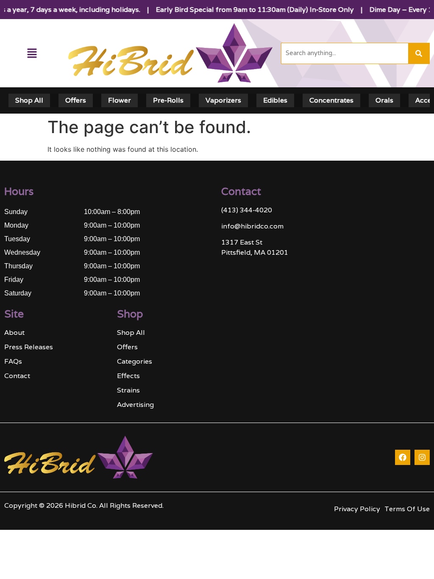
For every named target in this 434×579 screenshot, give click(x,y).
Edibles (275, 100)
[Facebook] (402, 457)
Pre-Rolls (168, 100)
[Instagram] (422, 457)
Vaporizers (223, 100)
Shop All (29, 100)
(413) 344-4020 (246, 210)
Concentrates (331, 100)
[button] (32, 53)
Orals (384, 100)
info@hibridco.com (252, 226)
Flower (119, 100)
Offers (75, 100)
